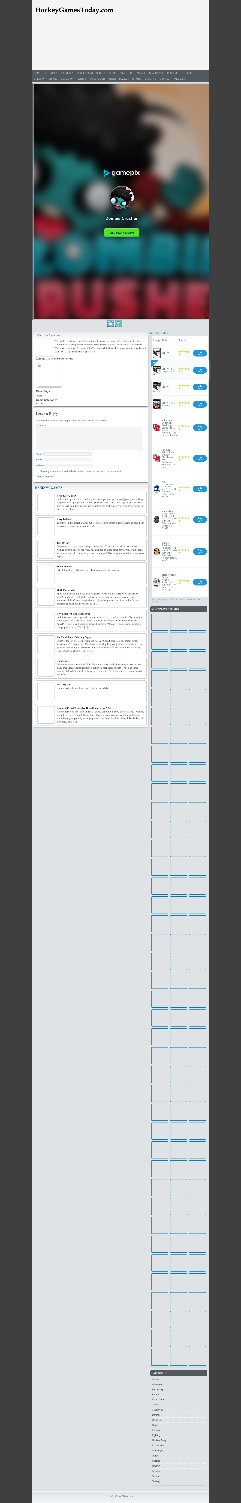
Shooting (150, 79)
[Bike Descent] (159, 904)
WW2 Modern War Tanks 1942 (73, 613)
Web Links (180, 79)
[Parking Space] (159, 942)
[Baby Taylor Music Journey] (159, 716)
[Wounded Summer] (178, 1357)
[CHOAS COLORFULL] (197, 980)
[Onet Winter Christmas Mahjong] (178, 659)
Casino (155, 1404)
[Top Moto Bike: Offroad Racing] (197, 961)
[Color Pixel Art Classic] (159, 1112)
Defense (188, 73)
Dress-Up (39, 79)
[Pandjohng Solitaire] (178, 622)
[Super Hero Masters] (159, 1187)
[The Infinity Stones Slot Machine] (178, 1131)
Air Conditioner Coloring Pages (74, 637)
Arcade (141, 73)
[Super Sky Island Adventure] (197, 810)
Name (40, 454)
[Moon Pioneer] (46, 573)
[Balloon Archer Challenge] (197, 1149)
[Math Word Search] (197, 1281)
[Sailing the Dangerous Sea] (197, 735)
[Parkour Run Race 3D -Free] (197, 773)
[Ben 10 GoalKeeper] (197, 754)
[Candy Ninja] (159, 735)
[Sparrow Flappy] (178, 923)
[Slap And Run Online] (178, 1168)
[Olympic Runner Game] (159, 999)
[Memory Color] (197, 1018)
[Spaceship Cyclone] (197, 1074)
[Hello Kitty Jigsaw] (46, 502)
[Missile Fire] (159, 848)
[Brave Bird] (178, 1187)
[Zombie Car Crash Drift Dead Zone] (197, 867)
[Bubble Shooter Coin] (197, 904)
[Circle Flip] (159, 923)
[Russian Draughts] (178, 735)
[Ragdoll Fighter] (178, 1338)
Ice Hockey (50, 73)
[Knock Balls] (159, 1338)
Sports (100, 73)
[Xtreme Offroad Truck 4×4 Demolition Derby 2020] (46, 715)
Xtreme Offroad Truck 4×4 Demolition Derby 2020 (84, 708)
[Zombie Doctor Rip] (159, 1244)
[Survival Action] (159, 961)
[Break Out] (159, 1263)
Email (39, 459)
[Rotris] (159, 1281)
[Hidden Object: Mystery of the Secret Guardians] (197, 1131)
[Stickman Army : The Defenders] (178, 1225)
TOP (153, 363)
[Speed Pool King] (178, 867)
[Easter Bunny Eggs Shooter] (197, 923)
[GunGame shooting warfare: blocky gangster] (159, 1225)
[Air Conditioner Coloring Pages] (46, 644)
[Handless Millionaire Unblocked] (159, 1206)
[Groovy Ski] (159, 1300)
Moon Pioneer (64, 566)
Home (37, 73)
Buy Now (200, 353)
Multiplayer (97, 79)
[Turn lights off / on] (118, 323)
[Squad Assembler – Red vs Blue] (197, 641)
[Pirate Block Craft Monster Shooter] (197, 678)
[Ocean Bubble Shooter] (197, 697)
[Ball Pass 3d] (197, 1225)
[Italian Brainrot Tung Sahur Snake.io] (197, 1112)
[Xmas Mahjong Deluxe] (159, 1357)
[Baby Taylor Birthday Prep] (197, 622)
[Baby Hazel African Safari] (159, 810)
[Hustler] (197, 1263)
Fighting (82, 79)
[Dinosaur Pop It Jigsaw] (197, 1300)
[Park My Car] (46, 691)
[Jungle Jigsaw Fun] (178, 980)
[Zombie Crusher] (45, 348)
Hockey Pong (85, 73)
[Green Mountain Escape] (159, 1168)
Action (112, 73)
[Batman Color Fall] (159, 1093)
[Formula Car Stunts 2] (178, 791)
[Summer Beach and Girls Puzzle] (178, 886)
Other (112, 79)
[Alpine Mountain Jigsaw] (197, 848)
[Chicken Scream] (159, 1018)
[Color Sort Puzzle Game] (178, 716)
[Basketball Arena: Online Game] (178, 829)
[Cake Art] (178, 942)
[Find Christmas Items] (178, 1074)
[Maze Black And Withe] (178, 999)
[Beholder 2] (197, 942)
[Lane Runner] (178, 1300)
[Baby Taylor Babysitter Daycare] (178, 1093)
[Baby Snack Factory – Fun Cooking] (159, 1036)
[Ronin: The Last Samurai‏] (178, 1112)
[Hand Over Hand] (159, 1131)
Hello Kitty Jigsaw (66, 495)
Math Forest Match (67, 590)
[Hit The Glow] (197, 1357)
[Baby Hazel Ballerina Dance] (159, 1055)
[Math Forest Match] (46, 597)
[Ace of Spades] (178, 1149)
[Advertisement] (120, 43)
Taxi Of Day (63, 543)
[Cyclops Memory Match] (178, 1206)
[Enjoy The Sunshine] (197, 999)
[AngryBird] (178, 961)
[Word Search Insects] (159, 678)
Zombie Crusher (48, 335)
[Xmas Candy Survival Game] (178, 1055)
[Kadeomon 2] (178, 773)
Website (40, 465)
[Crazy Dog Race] (178, 678)
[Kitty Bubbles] (46, 526)
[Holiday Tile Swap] (178, 904)
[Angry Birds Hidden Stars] (159, 641)
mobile (40, 395)
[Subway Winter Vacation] (178, 1319)
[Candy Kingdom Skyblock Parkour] (178, 754)
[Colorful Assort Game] (178, 1036)
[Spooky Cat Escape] (159, 1149)
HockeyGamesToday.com (121, 1496)
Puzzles (124, 79)
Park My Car (64, 684)
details (155, 601)
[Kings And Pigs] (178, 1244)
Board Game (156, 73)
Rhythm (136, 79)
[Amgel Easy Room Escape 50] (159, 1319)
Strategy (165, 79)
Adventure (126, 73)
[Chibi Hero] (46, 668)
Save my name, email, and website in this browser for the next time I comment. (81, 471)
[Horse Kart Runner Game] (197, 716)
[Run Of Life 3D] (159, 791)
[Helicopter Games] (197, 1244)
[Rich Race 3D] (159, 829)
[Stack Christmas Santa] (159, 867)
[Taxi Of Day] (46, 550)
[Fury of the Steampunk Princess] (197, 1206)
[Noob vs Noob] (197, 1319)
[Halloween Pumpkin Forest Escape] (159, 697)
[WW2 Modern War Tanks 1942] (46, 620)
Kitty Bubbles (64, 519)
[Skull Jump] (178, 1263)
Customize (173, 73)
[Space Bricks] (159, 754)
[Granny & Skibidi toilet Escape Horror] (159, 773)
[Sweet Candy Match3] (178, 848)
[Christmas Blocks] (197, 791)
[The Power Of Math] (197, 1338)
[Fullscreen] (110, 323)
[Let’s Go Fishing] (197, 659)
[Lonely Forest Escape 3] (159, 622)
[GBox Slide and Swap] (197, 1093)
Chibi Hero (63, 661)
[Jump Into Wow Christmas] (178, 810)
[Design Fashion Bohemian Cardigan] (178, 697)
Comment (41, 425)
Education (67, 79)
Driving (53, 79)
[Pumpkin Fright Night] (197, 1187)
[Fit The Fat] (178, 1281)
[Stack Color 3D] (159, 886)
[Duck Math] (197, 1055)
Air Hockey (67, 73)
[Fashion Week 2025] (178, 1018)
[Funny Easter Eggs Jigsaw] (197, 886)
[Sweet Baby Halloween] (159, 980)
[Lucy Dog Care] (197, 1036)
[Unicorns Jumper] (178, 641)
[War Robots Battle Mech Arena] (197, 829)
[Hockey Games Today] (74, 10)
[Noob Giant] (159, 1074)
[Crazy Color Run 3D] (197, 1168)
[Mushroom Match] (159, 659)
